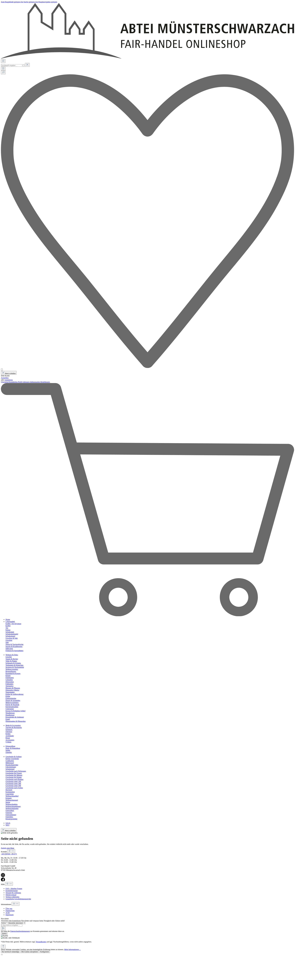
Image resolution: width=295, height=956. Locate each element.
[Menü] (3, 61)
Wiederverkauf (11, 895)
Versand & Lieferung (13, 893)
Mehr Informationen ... (72, 949)
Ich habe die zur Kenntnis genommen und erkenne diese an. (32, 931)
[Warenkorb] (147, 616)
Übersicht (4, 382)
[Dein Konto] (2, 370)
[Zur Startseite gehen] (147, 58)
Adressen (26, 382)
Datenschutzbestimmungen (20, 931)
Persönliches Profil (15, 382)
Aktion (4, 923)
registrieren (9, 380)
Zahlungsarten (35, 382)
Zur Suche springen (28, 2)
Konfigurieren (44, 952)
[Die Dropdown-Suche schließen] (27, 65)
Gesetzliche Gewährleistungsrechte (18, 899)
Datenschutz (10, 911)
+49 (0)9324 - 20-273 (9, 854)
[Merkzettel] (147, 367)
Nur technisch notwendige (10, 952)
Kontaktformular (12, 891)
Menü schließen (10, 373)
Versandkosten (41, 942)
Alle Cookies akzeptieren (29, 952)
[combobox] (11, 65)
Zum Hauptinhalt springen (11, 2)
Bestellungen (45, 382)
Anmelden (5, 378)
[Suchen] (24, 65)
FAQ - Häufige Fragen (14, 889)
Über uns (9, 909)
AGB (8, 913)
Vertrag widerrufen (12, 897)
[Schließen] (2, 954)
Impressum (9, 915)
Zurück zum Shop (7, 848)
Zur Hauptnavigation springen (46, 2)
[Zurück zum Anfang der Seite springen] (3, 947)
